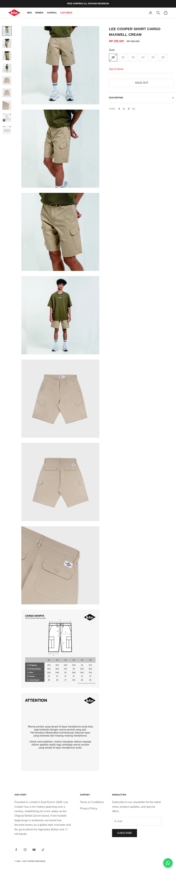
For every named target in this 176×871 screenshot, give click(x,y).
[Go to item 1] (7, 31)
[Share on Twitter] (124, 109)
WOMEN (39, 13)
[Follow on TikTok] (43, 849)
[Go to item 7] (7, 105)
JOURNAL (52, 13)
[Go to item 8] (7, 117)
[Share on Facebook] (119, 109)
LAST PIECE (66, 13)
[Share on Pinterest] (128, 109)
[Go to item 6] (7, 93)
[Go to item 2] (7, 43)
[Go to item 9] (7, 130)
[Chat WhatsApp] (168, 863)
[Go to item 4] (7, 68)
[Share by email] (133, 109)
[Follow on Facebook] (16, 849)
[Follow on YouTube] (34, 849)
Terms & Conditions (92, 802)
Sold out (141, 82)
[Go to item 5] (7, 80)
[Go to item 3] (7, 56)
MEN (29, 13)
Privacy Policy (88, 808)
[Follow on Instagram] (25, 849)
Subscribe (124, 832)
